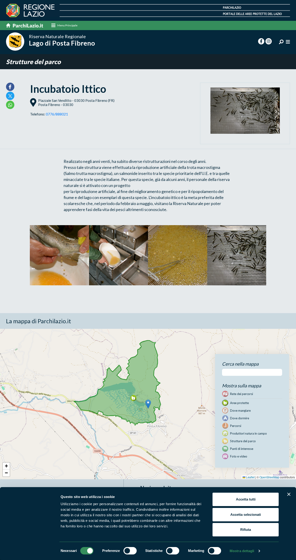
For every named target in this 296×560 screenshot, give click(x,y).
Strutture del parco (33, 61)
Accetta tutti (246, 499)
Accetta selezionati (245, 514)
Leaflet (250, 477)
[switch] (130, 550)
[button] (148, 404)
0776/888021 (57, 114)
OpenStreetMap (269, 477)
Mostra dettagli (242, 551)
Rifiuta (245, 530)
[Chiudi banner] (288, 494)
